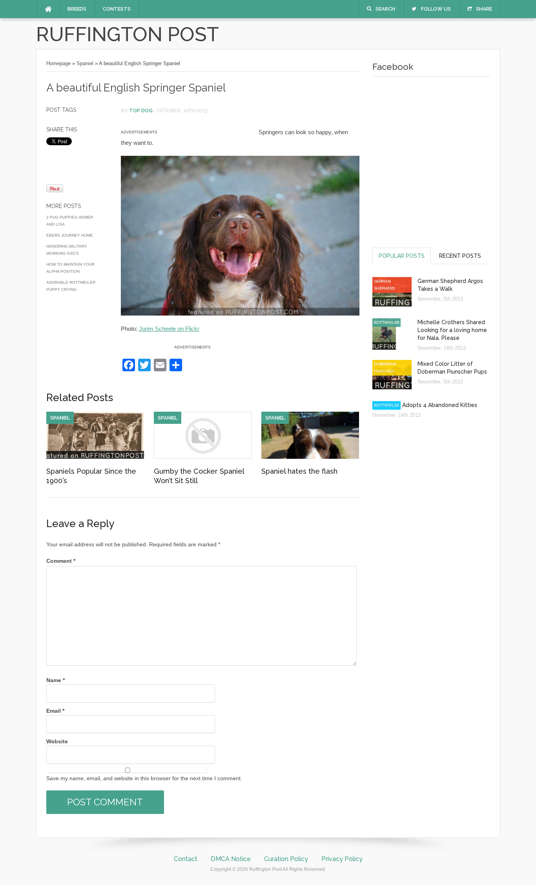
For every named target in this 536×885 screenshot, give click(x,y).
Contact (185, 859)
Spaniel (85, 63)
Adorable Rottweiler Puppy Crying (70, 286)
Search (385, 9)
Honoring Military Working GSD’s (66, 249)
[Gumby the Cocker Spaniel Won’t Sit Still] (203, 457)
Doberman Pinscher (385, 367)
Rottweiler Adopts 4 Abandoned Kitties (424, 405)
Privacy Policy (342, 859)
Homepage (58, 63)
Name (55, 680)
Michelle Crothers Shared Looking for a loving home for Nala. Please (452, 330)
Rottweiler (386, 322)
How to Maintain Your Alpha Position (70, 268)
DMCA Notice (231, 859)
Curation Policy (286, 859)
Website (57, 741)
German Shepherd (384, 284)
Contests (117, 9)
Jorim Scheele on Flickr (169, 328)
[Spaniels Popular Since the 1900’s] (95, 457)
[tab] (401, 256)
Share (484, 9)
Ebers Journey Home (69, 235)
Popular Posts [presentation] (402, 256)
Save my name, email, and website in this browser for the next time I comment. (144, 778)
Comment (60, 561)
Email (55, 711)
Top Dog (141, 110)
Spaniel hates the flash (299, 471)
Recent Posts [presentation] (460, 256)
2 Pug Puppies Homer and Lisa (69, 220)
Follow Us (436, 9)
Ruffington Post (127, 34)
